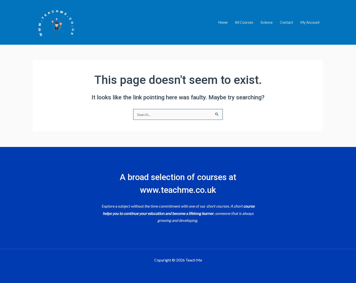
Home (223, 22)
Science (267, 22)
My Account (310, 22)
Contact (286, 22)
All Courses (244, 22)
